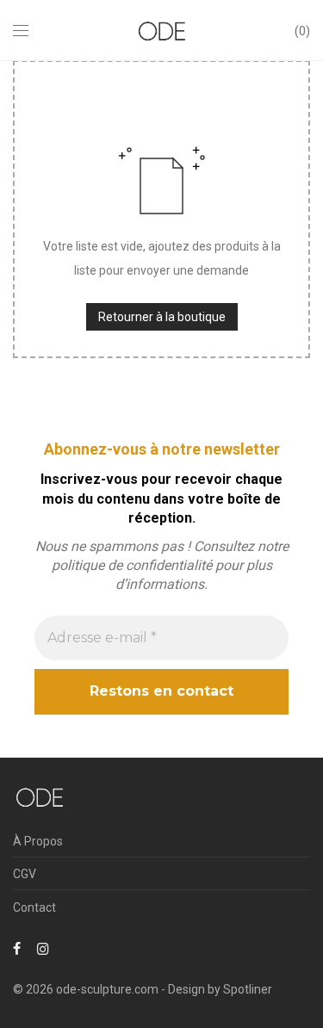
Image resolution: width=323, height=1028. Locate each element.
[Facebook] (17, 948)
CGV (24, 874)
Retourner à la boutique (162, 317)
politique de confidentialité (132, 565)
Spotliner (247, 989)
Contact (34, 907)
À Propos (38, 841)
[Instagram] (43, 948)
